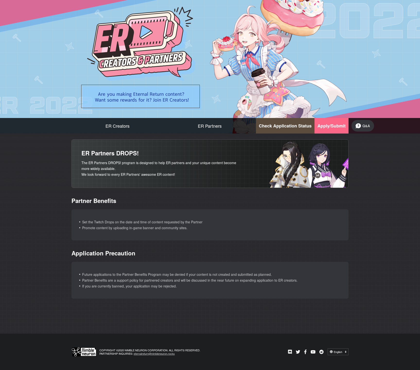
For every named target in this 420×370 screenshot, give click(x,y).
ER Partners (210, 126)
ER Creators (117, 126)
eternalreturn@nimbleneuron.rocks (154, 353)
